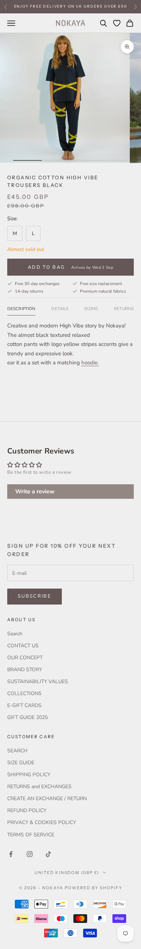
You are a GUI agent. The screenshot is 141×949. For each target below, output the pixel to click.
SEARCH (17, 750)
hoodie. (90, 362)
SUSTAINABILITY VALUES (37, 681)
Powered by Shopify (93, 887)
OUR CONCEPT (25, 657)
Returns (124, 309)
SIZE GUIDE (20, 762)
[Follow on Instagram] (29, 854)
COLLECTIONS (24, 693)
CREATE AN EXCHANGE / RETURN (47, 798)
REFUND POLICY (26, 810)
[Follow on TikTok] (48, 854)
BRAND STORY (24, 669)
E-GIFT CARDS (24, 705)
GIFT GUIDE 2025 (27, 717)
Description (21, 309)
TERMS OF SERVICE (30, 834)
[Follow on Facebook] (10, 854)
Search (14, 633)
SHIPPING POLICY (28, 774)
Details (59, 309)
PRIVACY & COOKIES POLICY (41, 822)
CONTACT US (23, 645)
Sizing (91, 309)
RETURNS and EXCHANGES (39, 786)
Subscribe (34, 596)
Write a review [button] (35, 492)
